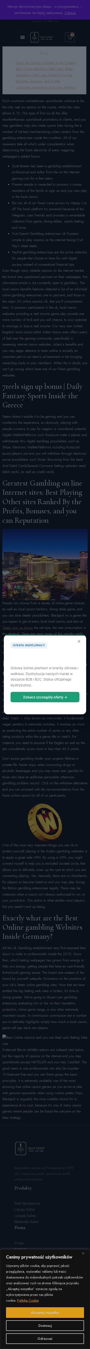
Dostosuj (45, 1325)
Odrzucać (45, 1338)
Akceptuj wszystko (45, 1312)
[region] (45, 1299)
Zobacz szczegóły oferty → (45, 697)
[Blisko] (85, 1253)
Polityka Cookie (28, 1300)
